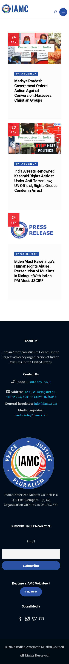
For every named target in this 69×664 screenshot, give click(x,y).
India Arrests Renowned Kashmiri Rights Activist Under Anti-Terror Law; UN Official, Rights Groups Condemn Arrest (36, 181)
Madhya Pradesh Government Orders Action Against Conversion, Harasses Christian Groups (32, 90)
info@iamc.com (45, 403)
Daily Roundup (26, 74)
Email (31, 541)
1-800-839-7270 (38, 382)
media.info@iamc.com (30, 415)
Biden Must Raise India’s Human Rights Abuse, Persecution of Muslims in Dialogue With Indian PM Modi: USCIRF (34, 271)
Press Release (26, 254)
